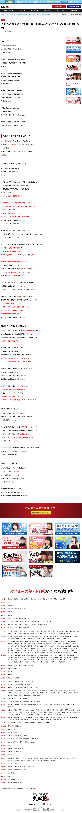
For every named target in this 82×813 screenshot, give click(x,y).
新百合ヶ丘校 (51, 659)
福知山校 (10, 706)
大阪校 (10, 710)
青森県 (3, 602)
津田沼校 (26, 636)
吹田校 (27, 712)
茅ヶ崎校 (22, 662)
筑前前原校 (46, 760)
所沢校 (26, 631)
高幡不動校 (66, 648)
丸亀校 (15, 748)
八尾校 (73, 710)
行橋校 (10, 760)
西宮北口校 (24, 717)
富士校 (31, 687)
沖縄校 (15, 782)
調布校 (67, 643)
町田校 (32, 641)
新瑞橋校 (76, 692)
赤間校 (23, 760)
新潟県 (3, 665)
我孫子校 (58, 638)
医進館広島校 (34, 738)
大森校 (43, 648)
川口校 (20, 631)
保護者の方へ (47, 10)
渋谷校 (41, 646)
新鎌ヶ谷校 (39, 636)
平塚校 (46, 655)
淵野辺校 (15, 662)
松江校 (10, 732)
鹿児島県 (3, 779)
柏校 (21, 636)
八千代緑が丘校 (30, 638)
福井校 (10, 674)
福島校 (10, 618)
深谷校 (15, 633)
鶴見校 (10, 659)
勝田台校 (46, 636)
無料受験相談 (74, 6)
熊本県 (3, 770)
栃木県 (3, 625)
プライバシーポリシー (44, 808)
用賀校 (49, 648)
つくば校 (10, 621)
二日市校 (56, 758)
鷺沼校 (28, 662)
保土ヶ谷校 (40, 662)
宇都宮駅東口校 (42, 624)
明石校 (30, 717)
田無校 (10, 648)
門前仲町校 (20, 641)
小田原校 (40, 655)
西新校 (41, 758)
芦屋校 (41, 717)
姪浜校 (68, 758)
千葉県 (3, 636)
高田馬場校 (44, 641)
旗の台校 (30, 650)
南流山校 (68, 636)
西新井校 (49, 652)
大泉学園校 (76, 646)
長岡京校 (50, 704)
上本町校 (55, 710)
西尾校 (53, 692)
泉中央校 (18, 608)
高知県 (3, 755)
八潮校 (69, 633)
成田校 (62, 636)
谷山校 (19, 779)
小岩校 (36, 646)
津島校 (20, 695)
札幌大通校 (62, 599)
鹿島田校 (72, 659)
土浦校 (22, 621)
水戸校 (16, 621)
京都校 (10, 704)
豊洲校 (72, 650)
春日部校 (43, 631)
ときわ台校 (11, 652)
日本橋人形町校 (56, 648)
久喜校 (78, 631)
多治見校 (21, 684)
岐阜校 (10, 684)
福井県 (3, 675)
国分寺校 (30, 646)
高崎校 (10, 627)
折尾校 (33, 760)
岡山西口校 (11, 735)
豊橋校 (60, 690)
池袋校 (26, 641)
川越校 (37, 631)
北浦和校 (72, 631)
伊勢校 (20, 698)
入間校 (10, 633)
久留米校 (30, 758)
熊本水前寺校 (17, 769)
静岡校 (10, 687)
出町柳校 (57, 704)
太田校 (15, 627)
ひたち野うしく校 (46, 621)
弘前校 (10, 602)
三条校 (26, 665)
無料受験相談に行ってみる (41, 513)
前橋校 (20, 627)
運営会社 (33, 808)
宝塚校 (46, 717)
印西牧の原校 (40, 638)
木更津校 (74, 636)
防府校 (32, 742)
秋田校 (10, 611)
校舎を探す (59, 6)
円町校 (45, 704)
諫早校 (24, 766)
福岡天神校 (11, 758)
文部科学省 (33, 788)
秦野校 (15, 659)
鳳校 (17, 712)
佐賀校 (10, 763)
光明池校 (37, 714)
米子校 (15, 729)
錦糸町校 (23, 643)
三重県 (3, 698)
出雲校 (15, 732)
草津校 (33, 701)
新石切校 (31, 714)
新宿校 (50, 641)
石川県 (3, 671)
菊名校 (54, 662)
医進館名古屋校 (37, 695)
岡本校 (32, 719)
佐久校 (33, 681)
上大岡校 (56, 657)
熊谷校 (10, 631)
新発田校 (31, 665)
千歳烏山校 (27, 648)
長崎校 (10, 766)
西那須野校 (28, 624)
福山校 (15, 738)
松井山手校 (24, 704)
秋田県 (3, 612)
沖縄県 (3, 782)
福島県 (3, 618)
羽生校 (50, 633)
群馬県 (3, 628)
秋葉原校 (18, 650)
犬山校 (15, 695)
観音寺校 (21, 748)
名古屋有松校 (27, 695)
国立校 (43, 652)
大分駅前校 (11, 773)
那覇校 (10, 782)
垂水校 (42, 719)
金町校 (35, 643)
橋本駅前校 (18, 726)
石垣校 (20, 782)
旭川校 (39, 599)
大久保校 (48, 719)
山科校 (39, 704)
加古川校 (52, 717)
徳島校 (10, 745)
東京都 (3, 642)
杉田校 (33, 662)
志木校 (49, 631)
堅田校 (38, 701)
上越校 (15, 665)
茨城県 (3, 621)
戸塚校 (50, 657)
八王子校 (67, 641)
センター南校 (22, 659)
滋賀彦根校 (27, 701)
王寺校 (19, 722)
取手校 (32, 621)
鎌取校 (52, 638)
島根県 (3, 732)
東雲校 (55, 652)
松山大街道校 (17, 751)
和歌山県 (3, 726)
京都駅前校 (16, 704)
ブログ (3, 20)
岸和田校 (67, 710)
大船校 (10, 662)
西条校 (20, 738)
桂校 (73, 704)
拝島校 (33, 648)
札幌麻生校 (33, 599)
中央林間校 (31, 659)
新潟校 (10, 665)
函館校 (45, 599)
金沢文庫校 (63, 657)
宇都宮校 (10, 624)
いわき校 (15, 618)
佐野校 (35, 624)
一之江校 (56, 650)
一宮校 (10, 692)
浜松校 (15, 687)
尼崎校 (54, 719)
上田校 (23, 681)
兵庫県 (3, 717)
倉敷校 (25, 735)
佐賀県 (3, 763)
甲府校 (10, 678)
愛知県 (3, 691)
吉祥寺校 (17, 646)
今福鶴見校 (57, 712)
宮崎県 (3, 776)
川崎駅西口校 (61, 662)
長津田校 (66, 659)
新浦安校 (15, 636)
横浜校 (15, 655)
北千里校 (44, 714)
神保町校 (47, 646)
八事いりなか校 (37, 690)
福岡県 (3, 758)
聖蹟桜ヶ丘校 (60, 646)
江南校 (70, 692)
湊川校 (17, 719)
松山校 (10, 751)
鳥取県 (3, 729)
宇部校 (22, 742)
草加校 (66, 631)
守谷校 (37, 621)
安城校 (47, 692)
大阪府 (3, 710)
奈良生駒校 (25, 722)
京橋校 (50, 712)
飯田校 (28, 681)
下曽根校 (39, 760)
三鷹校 (24, 650)
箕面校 (22, 712)
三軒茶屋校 (16, 643)
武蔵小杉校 (18, 657)
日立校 (27, 621)
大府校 (58, 692)
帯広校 (55, 599)
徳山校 (27, 742)
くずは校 (10, 714)
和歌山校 (10, 726)
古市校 (69, 712)
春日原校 (62, 758)
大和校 (61, 655)
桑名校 (26, 698)
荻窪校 (10, 643)
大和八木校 (46, 722)
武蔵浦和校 (62, 633)
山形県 (3, 615)
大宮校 (15, 631)
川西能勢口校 (24, 719)
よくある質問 (61, 10)
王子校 (62, 650)
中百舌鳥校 (58, 714)
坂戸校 (56, 633)
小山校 (16, 624)
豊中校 (43, 710)
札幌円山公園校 (24, 599)
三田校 (66, 717)
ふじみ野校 (40, 633)
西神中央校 (11, 719)
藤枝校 (26, 687)
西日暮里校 (11, 650)
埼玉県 (3, 631)
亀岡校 (68, 704)
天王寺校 (21, 710)
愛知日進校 (67, 690)
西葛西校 (56, 641)
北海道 (3, 599)
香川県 (3, 748)
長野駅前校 (16, 681)
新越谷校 (31, 631)
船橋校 (57, 636)
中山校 (38, 657)
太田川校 (22, 690)
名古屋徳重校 (40, 692)
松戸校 (52, 636)
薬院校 (28, 760)
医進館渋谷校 (37, 650)
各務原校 (27, 684)
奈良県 (3, 723)
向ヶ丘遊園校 (31, 657)
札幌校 (10, 599)
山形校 (10, 615)
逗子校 (37, 659)
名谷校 (59, 719)
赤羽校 (54, 643)
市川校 (10, 636)
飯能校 (20, 633)
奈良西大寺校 (11, 722)
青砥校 (45, 650)
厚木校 (10, 655)
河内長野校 (34, 712)
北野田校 (24, 714)
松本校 (10, 681)
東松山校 (26, 633)
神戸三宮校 (16, 717)
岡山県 (3, 735)
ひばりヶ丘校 (73, 648)
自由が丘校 (61, 643)
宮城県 (3, 608)
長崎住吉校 (31, 766)
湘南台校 (76, 657)
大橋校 (74, 758)
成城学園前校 (47, 643)
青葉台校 (66, 655)
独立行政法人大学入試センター (20, 788)
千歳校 (50, 599)
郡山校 (29, 618)
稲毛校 (23, 638)
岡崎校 (16, 690)
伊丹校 (36, 717)
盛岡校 (10, 605)
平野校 (15, 710)
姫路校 (10, 717)
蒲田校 (50, 650)
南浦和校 (55, 631)
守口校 (40, 712)
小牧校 (27, 692)
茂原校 (17, 638)
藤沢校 (28, 655)
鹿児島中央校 (11, 779)
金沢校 (10, 671)
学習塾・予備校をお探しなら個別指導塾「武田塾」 (41, 810)
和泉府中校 (18, 714)
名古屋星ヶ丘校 (52, 690)
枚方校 (32, 710)
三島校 (36, 687)
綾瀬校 (67, 650)
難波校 (45, 712)
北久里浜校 (44, 659)
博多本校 (23, 758)
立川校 (37, 641)
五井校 (47, 638)
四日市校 (14, 698)
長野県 (3, 681)
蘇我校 (64, 638)
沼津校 (20, 687)
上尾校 (61, 631)
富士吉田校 (16, 678)
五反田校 (31, 652)
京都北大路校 (32, 704)
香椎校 (36, 758)
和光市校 (33, 633)
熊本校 (10, 769)
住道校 (61, 710)
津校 (9, 698)
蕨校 (46, 633)
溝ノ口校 (44, 657)
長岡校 (20, 665)
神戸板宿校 (60, 717)
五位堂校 (32, 722)
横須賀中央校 (53, 655)
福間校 (53, 760)
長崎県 (3, 766)
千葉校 (32, 636)
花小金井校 (74, 652)
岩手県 (3, 605)
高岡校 (15, 668)
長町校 (24, 608)
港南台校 (10, 657)
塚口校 (37, 719)
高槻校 (37, 710)
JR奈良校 (39, 722)
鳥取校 (10, 729)
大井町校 (73, 643)
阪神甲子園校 (73, 717)
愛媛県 (3, 751)
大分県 (3, 773)
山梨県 (3, 678)
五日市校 (26, 738)
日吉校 (24, 657)
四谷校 (74, 641)
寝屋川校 (48, 710)
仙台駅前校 (11, 608)
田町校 (62, 641)
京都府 (3, 705)
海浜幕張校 (11, 638)
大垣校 (15, 684)
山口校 (10, 742)
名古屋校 (10, 690)
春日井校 (28, 690)
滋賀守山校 (19, 701)
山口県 (3, 742)
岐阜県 (3, 684)
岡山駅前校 (19, 735)
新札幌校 (15, 599)
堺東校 (27, 710)
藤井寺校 (50, 714)
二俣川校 (70, 657)
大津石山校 (11, 701)
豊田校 (73, 690)
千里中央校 (11, 712)
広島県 (3, 739)
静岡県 (3, 687)
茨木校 (78, 710)
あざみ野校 (22, 655)
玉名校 (24, 769)
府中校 (38, 648)
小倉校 (17, 758)
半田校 (15, 692)
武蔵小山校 (68, 646)
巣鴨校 (40, 643)
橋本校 (72, 655)
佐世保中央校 (17, 766)
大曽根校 (21, 692)
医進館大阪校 (76, 712)
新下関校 (15, 742)
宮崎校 (10, 776)
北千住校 (10, 646)
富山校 (10, 668)
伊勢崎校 (26, 627)
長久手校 (33, 692)
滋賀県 (3, 701)
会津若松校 (23, 618)
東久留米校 (19, 652)
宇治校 (63, 704)
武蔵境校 (37, 652)
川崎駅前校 (48, 662)
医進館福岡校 (48, 758)
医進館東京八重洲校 (64, 652)
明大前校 (23, 646)
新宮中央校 (16, 760)
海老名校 (59, 659)
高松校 (10, 748)
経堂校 (25, 652)
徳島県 (3, 745)
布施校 (63, 712)
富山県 (3, 668)
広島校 (10, 738)
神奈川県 (3, 655)
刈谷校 (45, 690)
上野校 (53, 646)
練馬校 (29, 643)
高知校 (10, 754)
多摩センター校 (17, 648)
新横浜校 (34, 655)
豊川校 (10, 695)
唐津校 (15, 763)
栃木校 (22, 624)
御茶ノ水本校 (11, 641)
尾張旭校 (64, 692)
